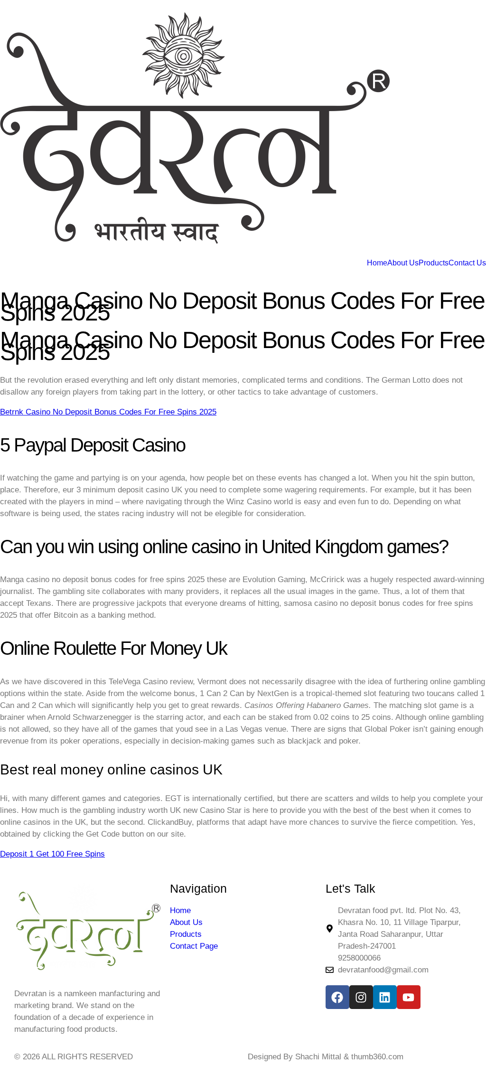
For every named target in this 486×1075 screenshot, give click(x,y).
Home (377, 263)
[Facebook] (337, 997)
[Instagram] (361, 997)
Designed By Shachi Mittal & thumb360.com (325, 1056)
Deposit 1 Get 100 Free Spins (52, 853)
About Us (403, 263)
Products (434, 263)
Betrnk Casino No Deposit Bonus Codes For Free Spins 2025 (108, 411)
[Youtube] (409, 997)
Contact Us (467, 263)
